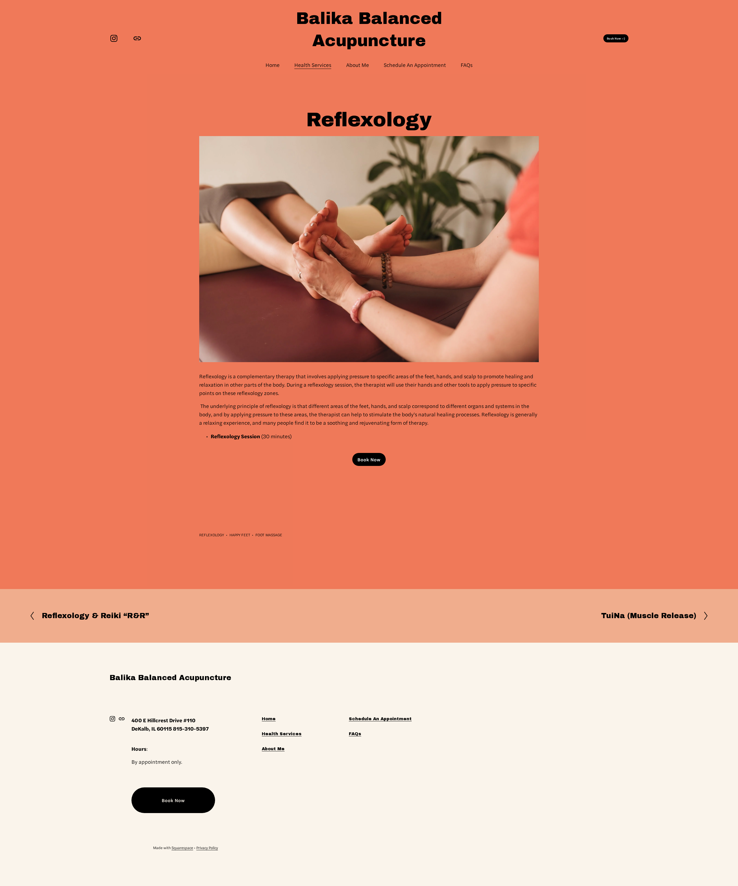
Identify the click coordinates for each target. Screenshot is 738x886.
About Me (357, 64)
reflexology (211, 534)
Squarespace (182, 847)
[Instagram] (114, 38)
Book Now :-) (616, 38)
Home (273, 64)
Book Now (368, 459)
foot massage (269, 534)
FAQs (466, 64)
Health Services (312, 64)
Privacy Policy (207, 847)
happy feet (239, 534)
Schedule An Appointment (415, 64)
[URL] (137, 38)
